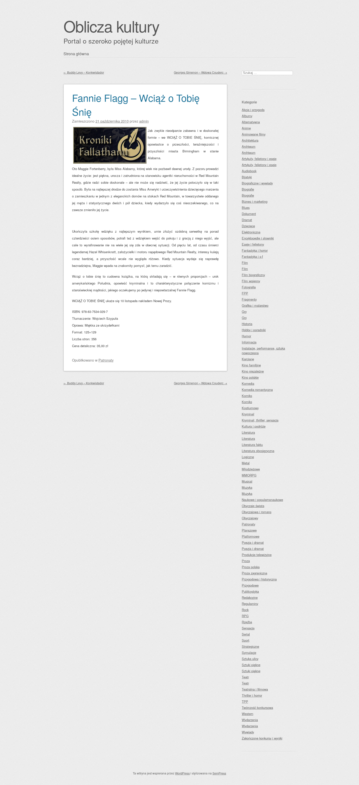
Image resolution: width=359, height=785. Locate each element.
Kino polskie (250, 377)
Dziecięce (248, 226)
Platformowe (250, 536)
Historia (247, 323)
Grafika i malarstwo (255, 305)
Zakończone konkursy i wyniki (262, 738)
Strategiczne (250, 646)
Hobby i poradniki (254, 330)
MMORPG (249, 475)
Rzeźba (247, 622)
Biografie (248, 189)
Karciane (248, 359)
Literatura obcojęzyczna (258, 450)
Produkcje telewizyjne (257, 554)
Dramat (247, 219)
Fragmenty (249, 299)
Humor (246, 336)
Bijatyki (247, 177)
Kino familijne (251, 365)
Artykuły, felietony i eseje (259, 158)
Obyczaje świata (253, 505)
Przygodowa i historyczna (259, 579)
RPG (245, 616)
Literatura (248, 432)
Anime (246, 128)
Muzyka (247, 487)
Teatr (245, 677)
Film (245, 262)
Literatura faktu (252, 444)
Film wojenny (251, 281)
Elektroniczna (251, 232)
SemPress (219, 773)
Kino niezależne (253, 371)
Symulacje (249, 652)
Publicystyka (250, 591)
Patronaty (106, 360)
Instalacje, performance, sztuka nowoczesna (263, 350)
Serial (246, 634)
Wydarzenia (250, 719)
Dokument (249, 213)
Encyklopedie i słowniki (258, 238)
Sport (245, 640)
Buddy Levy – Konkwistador (83, 72)
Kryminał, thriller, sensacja (260, 420)
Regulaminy (250, 603)
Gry (244, 311)
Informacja (249, 342)
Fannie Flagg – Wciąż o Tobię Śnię (136, 104)
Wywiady (248, 732)
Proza (246, 560)
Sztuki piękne (251, 664)
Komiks (247, 395)
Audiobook (249, 171)
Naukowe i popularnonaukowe (262, 499)
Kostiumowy (250, 408)
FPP (245, 293)
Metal (246, 463)
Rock (245, 609)
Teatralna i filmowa (255, 689)
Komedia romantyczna (257, 389)
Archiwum (248, 146)
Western (247, 713)
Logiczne (248, 457)
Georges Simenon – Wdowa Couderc (200, 72)
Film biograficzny (253, 275)
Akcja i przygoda (253, 109)
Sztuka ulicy (250, 658)
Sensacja (248, 628)
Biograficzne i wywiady (257, 183)
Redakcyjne (250, 597)
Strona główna (76, 54)
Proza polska (251, 567)
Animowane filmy (253, 134)
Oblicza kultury (111, 26)
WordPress (182, 773)
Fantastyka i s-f (252, 256)
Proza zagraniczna (254, 573)
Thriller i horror (252, 695)
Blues (246, 207)
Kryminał (248, 414)
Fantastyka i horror (255, 250)
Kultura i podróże (253, 426)
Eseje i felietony (253, 244)
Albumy (247, 116)
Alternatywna (251, 122)
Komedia (248, 383)
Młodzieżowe (251, 469)
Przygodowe (250, 585)
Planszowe (249, 530)
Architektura (250, 140)
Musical (247, 481)
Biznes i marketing (254, 201)
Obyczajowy (250, 518)
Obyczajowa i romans (256, 512)
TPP (245, 701)
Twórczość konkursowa (257, 707)
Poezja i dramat (253, 542)
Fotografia (249, 287)
